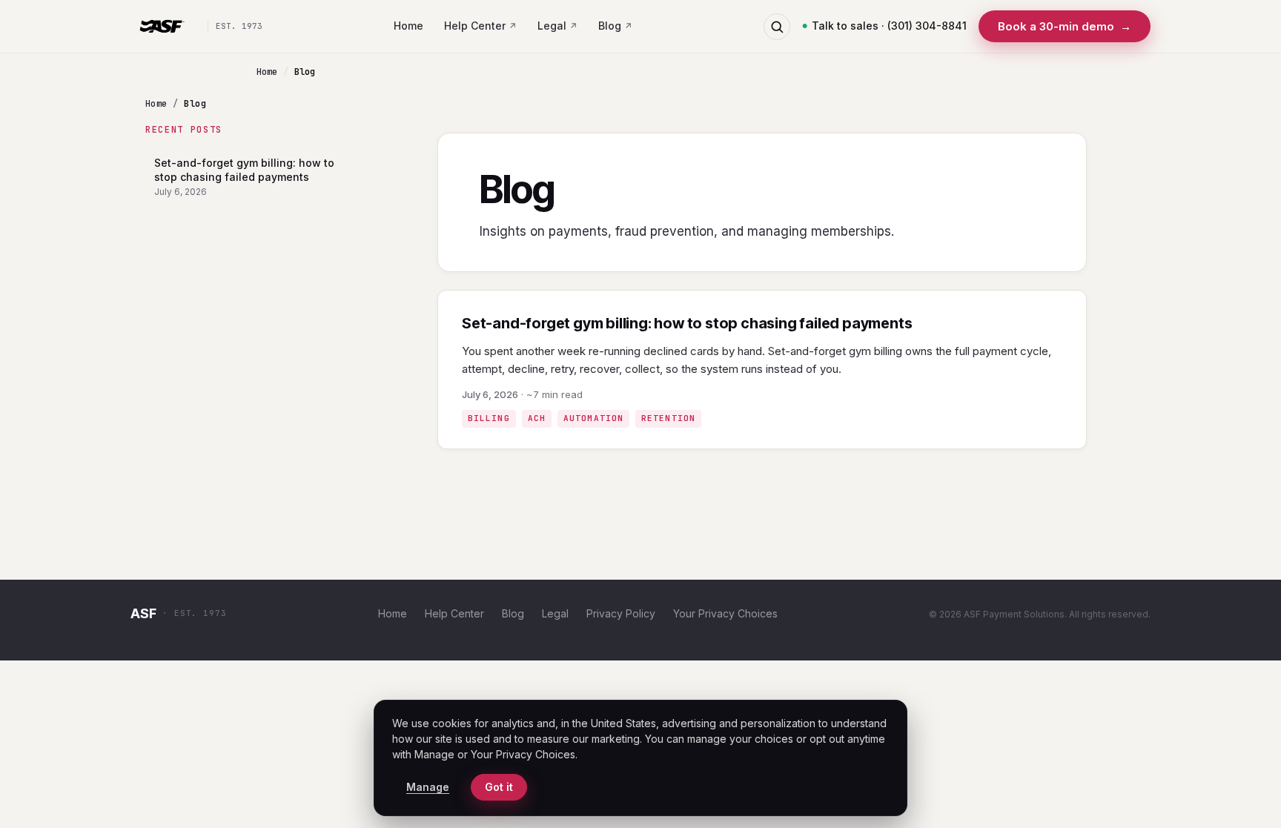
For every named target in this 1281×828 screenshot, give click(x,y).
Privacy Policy (620, 613)
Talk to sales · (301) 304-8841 (889, 25)
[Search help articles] (777, 26)
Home (408, 25)
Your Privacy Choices (725, 613)
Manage (427, 787)
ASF (143, 613)
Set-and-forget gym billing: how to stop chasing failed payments (244, 176)
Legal (551, 25)
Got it (499, 787)
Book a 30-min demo (1064, 26)
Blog (609, 25)
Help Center (475, 25)
